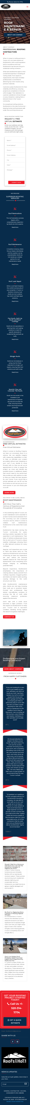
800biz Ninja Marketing (15, 1101)
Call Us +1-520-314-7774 (16, 1008)
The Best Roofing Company (11, 18)
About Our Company (14, 35)
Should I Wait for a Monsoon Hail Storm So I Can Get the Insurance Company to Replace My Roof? (14, 866)
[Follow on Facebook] (12, 1041)
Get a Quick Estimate (15, 1021)
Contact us (9, 617)
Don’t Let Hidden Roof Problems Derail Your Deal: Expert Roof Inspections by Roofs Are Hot (14, 958)
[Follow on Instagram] (17, 1041)
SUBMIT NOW (16, 182)
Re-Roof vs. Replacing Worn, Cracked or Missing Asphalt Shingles (14, 913)
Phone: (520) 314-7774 (16, 2)
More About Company (13, 669)
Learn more (9, 492)
